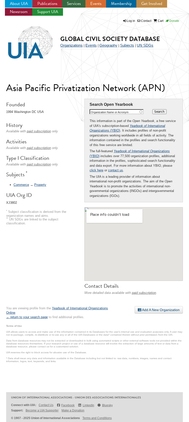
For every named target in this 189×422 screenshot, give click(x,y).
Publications (47, 3)
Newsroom (19, 12)
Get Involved (151, 3)
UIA (24, 39)
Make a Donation (73, 410)
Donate (174, 21)
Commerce (21, 185)
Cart (160, 21)
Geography (108, 45)
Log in (131, 21)
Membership (121, 3)
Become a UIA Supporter (42, 410)
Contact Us (46, 405)
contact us (115, 170)
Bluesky (107, 405)
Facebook (68, 405)
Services (74, 3)
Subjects (127, 45)
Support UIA (47, 12)
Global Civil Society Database (110, 38)
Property (40, 185)
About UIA (19, 3)
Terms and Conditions (97, 418)
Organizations (71, 45)
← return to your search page (27, 317)
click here (96, 170)
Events (95, 3)
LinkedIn (88, 405)
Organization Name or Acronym (109, 112)
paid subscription (144, 293)
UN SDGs (145, 45)
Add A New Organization (160, 310)
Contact (145, 21)
